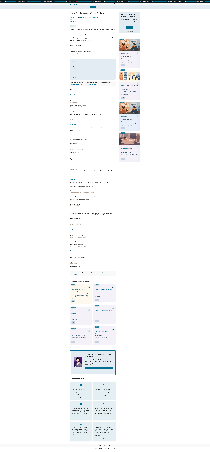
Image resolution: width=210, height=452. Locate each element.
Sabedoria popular (125, 89)
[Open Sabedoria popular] (129, 76)
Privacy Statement (98, 448)
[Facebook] (70, 21)
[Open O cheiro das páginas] (129, 45)
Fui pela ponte (98, 314)
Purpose (75, 64)
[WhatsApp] (71, 21)
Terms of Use (112, 448)
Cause (74, 77)
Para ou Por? (98, 293)
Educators (104, 445)
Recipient (75, 66)
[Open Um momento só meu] (129, 139)
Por (73, 70)
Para (73, 61)
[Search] (114, 3)
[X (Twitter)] (73, 21)
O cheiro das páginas (126, 58)
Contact (110, 445)
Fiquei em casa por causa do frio (79, 335)
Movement (75, 63)
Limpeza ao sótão (75, 315)
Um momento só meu (126, 152)
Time (74, 68)
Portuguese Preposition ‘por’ (78, 291)
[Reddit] (75, 21)
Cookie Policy (106, 448)
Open (73, 301)
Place (74, 73)
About (99, 445)
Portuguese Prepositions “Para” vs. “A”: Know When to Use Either (83, 84)
